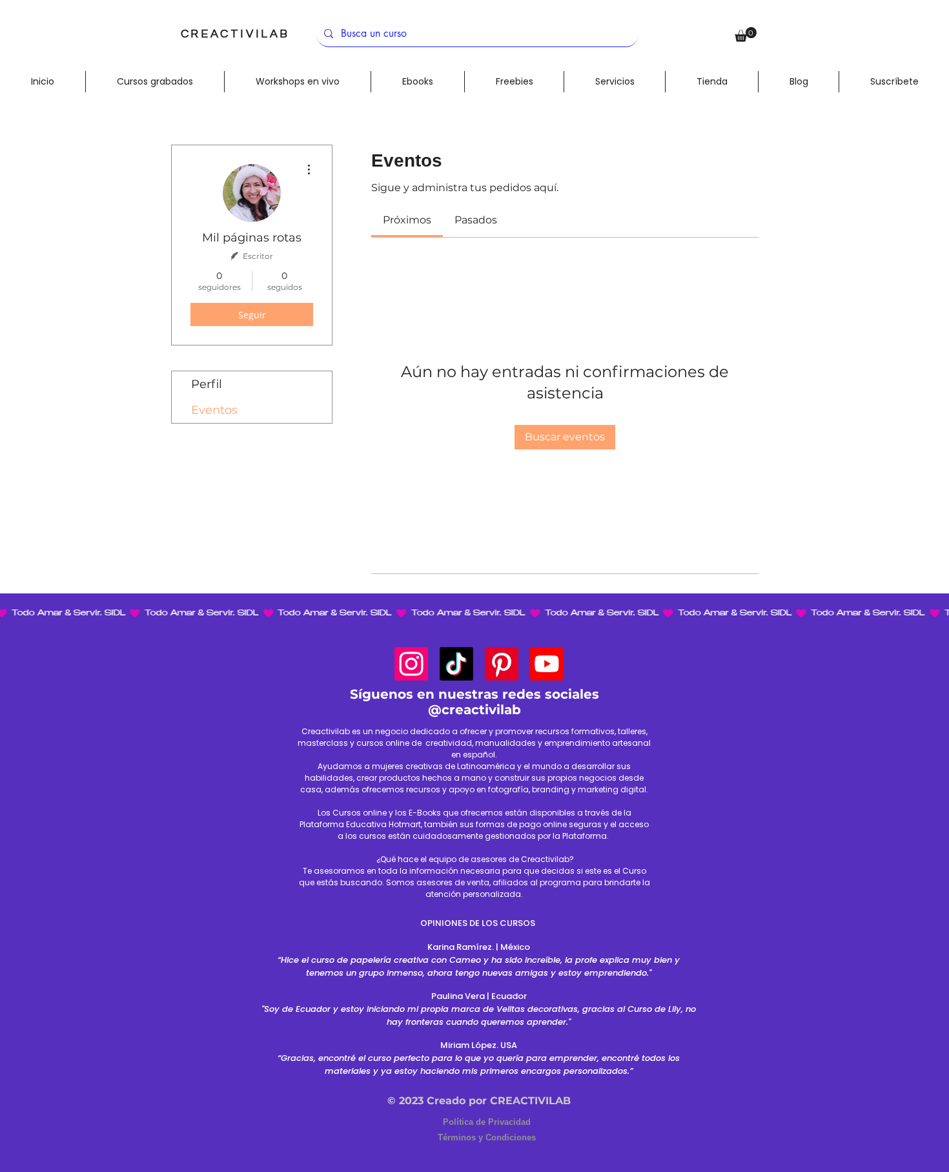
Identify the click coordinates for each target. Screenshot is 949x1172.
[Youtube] (547, 664)
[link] (407, 220)
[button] (746, 34)
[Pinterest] (501, 664)
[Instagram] (411, 664)
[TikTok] (456, 664)
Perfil (206, 384)
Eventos (214, 410)
